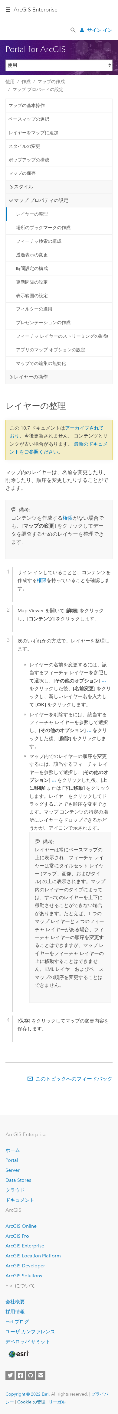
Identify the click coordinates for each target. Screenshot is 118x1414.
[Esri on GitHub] (30, 1375)
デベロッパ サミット (27, 1341)
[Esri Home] (18, 1354)
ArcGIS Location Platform (33, 1256)
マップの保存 (22, 173)
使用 (10, 81)
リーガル (57, 1401)
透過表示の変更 (32, 255)
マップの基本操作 (26, 105)
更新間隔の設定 (32, 282)
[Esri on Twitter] (10, 1375)
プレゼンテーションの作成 (43, 322)
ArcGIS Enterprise (24, 1246)
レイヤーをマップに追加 (33, 132)
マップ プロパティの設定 (38, 89)
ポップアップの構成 (28, 160)
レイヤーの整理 (32, 214)
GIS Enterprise (35, 9)
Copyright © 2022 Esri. (27, 1394)
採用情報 (15, 1312)
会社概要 (15, 1302)
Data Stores (18, 1180)
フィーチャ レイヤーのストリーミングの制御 (62, 336)
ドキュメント (19, 1200)
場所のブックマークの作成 (43, 227)
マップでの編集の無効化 (41, 363)
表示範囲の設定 (32, 295)
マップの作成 (51, 81)
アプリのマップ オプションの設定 (50, 350)
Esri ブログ (17, 1322)
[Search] (73, 29)
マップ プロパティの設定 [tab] (41, 200)
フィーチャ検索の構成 (38, 241)
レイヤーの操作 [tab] (31, 377)
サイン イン (100, 30)
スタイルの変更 (24, 146)
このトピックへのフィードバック (74, 1079)
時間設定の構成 (32, 268)
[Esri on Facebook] (20, 1375)
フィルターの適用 (34, 309)
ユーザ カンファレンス (30, 1331)
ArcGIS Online (21, 1226)
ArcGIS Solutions (23, 1276)
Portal (11, 1160)
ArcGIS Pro (17, 1236)
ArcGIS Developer (25, 1266)
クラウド (15, 1190)
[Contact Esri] (40, 1375)
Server (12, 1170)
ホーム (12, 1150)
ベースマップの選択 (28, 119)
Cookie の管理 (31, 1401)
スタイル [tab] (23, 187)
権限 (68, 518)
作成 (26, 81)
